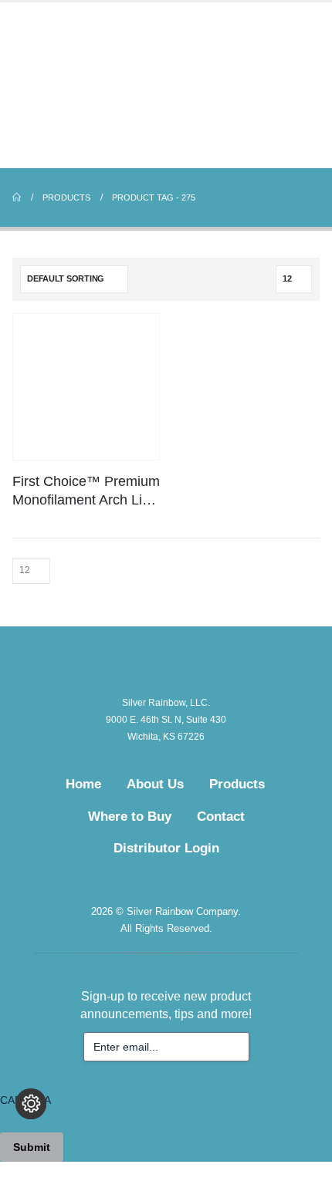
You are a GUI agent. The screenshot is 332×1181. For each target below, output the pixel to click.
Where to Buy (129, 816)
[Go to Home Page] (16, 197)
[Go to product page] (86, 387)
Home (83, 784)
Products (237, 784)
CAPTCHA (25, 1100)
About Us (155, 784)
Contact (221, 816)
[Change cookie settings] (30, 1103)
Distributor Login (166, 848)
